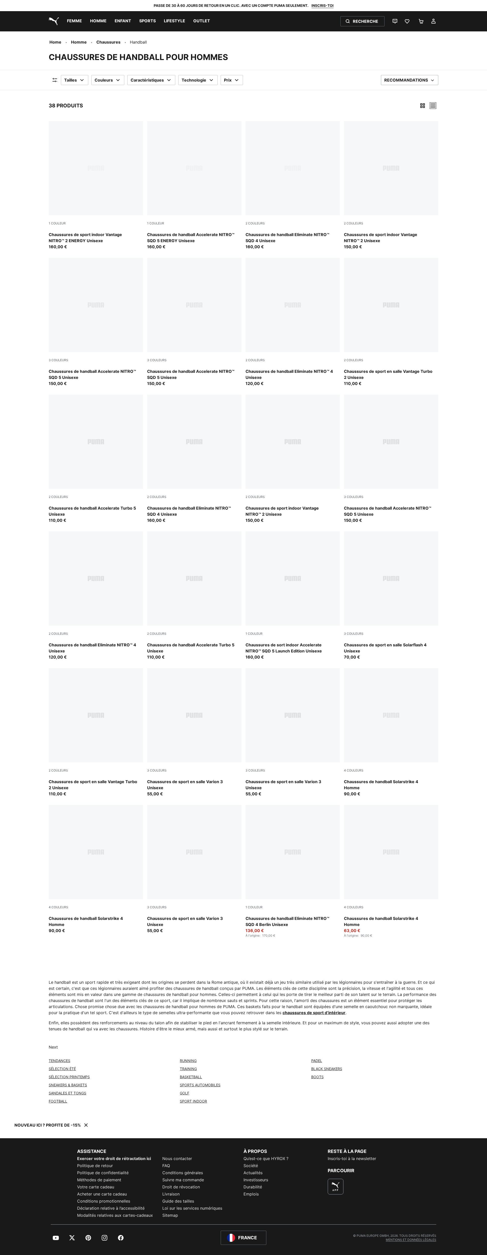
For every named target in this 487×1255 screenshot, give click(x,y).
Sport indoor (193, 1101)
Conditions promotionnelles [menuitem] (103, 1201)
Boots (317, 1077)
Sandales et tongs (67, 1093)
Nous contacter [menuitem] (177, 1158)
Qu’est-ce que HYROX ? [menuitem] (266, 1158)
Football (58, 1101)
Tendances (59, 1060)
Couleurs (104, 80)
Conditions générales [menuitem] (182, 1172)
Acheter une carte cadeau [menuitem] (102, 1193)
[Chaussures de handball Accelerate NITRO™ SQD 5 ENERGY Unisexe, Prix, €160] (194, 185)
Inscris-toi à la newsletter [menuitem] (352, 1158)
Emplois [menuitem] (251, 1193)
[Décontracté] (433, 105)
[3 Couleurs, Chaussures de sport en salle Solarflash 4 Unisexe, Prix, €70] (391, 595)
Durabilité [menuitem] (253, 1186)
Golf (184, 1093)
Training (188, 1069)
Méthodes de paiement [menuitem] (99, 1179)
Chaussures (108, 42)
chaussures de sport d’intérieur (314, 1012)
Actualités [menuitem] (253, 1172)
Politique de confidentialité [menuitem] (103, 1172)
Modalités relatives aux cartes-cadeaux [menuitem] (115, 1215)
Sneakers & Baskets (68, 1085)
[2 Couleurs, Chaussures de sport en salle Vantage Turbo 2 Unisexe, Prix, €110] (391, 322)
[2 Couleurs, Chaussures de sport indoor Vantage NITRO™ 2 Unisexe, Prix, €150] (391, 185)
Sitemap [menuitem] (170, 1215)
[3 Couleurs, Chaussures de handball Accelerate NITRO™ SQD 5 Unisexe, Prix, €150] (96, 322)
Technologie (194, 80)
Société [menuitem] (251, 1165)
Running (188, 1060)
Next (53, 1047)
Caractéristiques (147, 80)
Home (55, 42)
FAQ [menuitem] (166, 1165)
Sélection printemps (69, 1077)
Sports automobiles (200, 1085)
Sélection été (62, 1069)
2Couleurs (255, 223)
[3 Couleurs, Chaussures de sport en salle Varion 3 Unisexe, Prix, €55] (194, 732)
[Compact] (423, 106)
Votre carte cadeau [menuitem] (95, 1186)
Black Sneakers (326, 1069)
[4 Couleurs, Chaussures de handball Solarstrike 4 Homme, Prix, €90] (391, 732)
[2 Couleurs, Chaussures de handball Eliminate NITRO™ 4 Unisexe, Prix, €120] (293, 322)
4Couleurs (353, 770)
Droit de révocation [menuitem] (181, 1186)
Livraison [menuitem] (171, 1193)
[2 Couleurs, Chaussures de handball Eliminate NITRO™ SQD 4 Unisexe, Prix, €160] (293, 185)
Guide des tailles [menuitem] (178, 1201)
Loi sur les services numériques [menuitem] (192, 1208)
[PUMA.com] (53, 21)
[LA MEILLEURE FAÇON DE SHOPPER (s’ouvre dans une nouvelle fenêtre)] (335, 1186)
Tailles (70, 80)
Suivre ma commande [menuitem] (183, 1179)
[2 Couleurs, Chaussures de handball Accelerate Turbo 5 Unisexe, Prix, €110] (96, 459)
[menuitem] (74, 21)
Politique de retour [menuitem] (95, 1165)
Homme (79, 42)
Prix (228, 80)
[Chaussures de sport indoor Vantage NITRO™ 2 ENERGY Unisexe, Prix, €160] (96, 185)
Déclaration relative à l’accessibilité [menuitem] (111, 1208)
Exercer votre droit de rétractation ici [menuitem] (114, 1158)
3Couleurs (58, 360)
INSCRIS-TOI (322, 5)
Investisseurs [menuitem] (256, 1179)
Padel (316, 1060)
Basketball (191, 1077)
